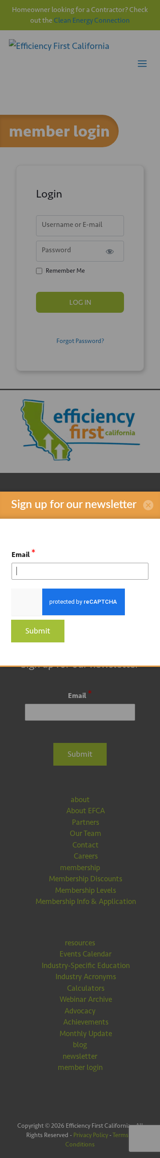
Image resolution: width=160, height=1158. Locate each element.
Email (24, 553)
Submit (37, 631)
